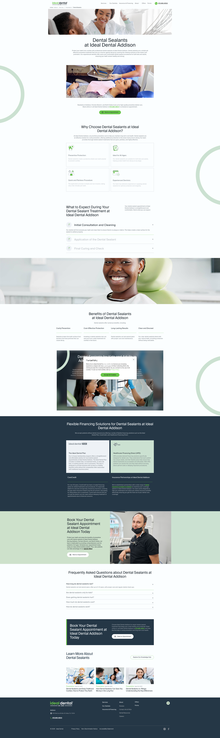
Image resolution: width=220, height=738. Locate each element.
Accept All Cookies (110, 375)
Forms (149, 3)
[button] (104, 3)
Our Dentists (113, 3)
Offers (144, 3)
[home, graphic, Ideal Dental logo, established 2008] (60, 3)
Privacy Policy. (115, 370)
